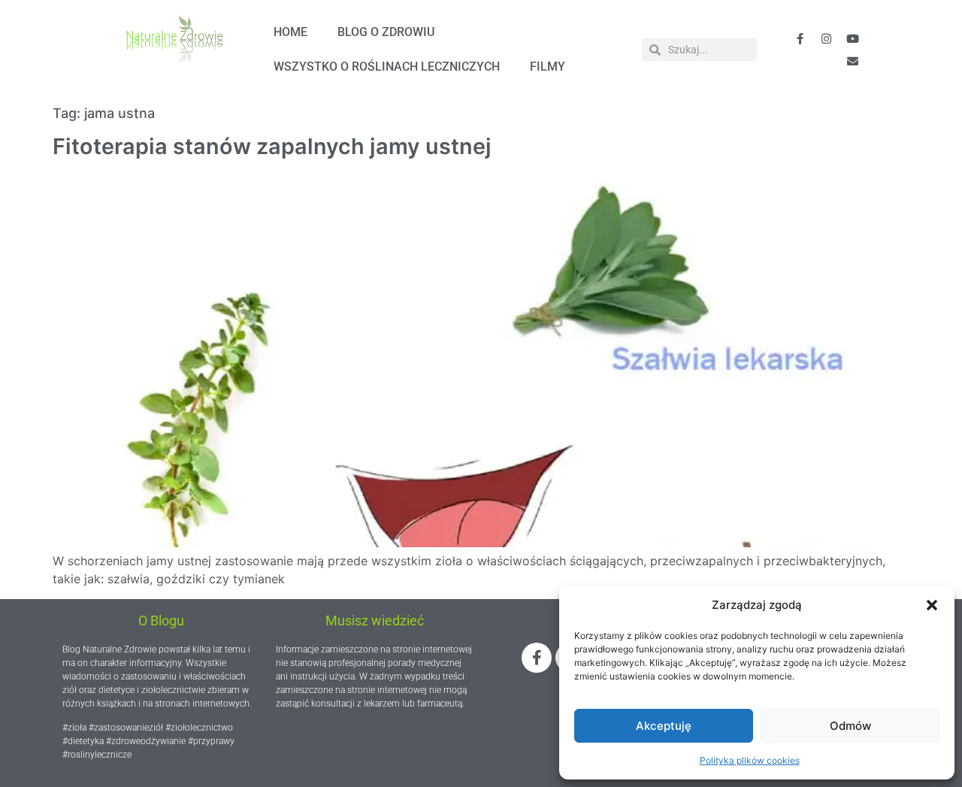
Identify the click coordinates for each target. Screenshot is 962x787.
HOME (290, 32)
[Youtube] (852, 38)
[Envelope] (852, 61)
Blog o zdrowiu (385, 32)
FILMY (547, 66)
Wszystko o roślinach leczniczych (387, 66)
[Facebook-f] (799, 38)
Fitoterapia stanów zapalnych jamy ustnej (272, 146)
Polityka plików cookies (750, 760)
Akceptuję (663, 726)
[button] (931, 605)
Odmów (850, 726)
